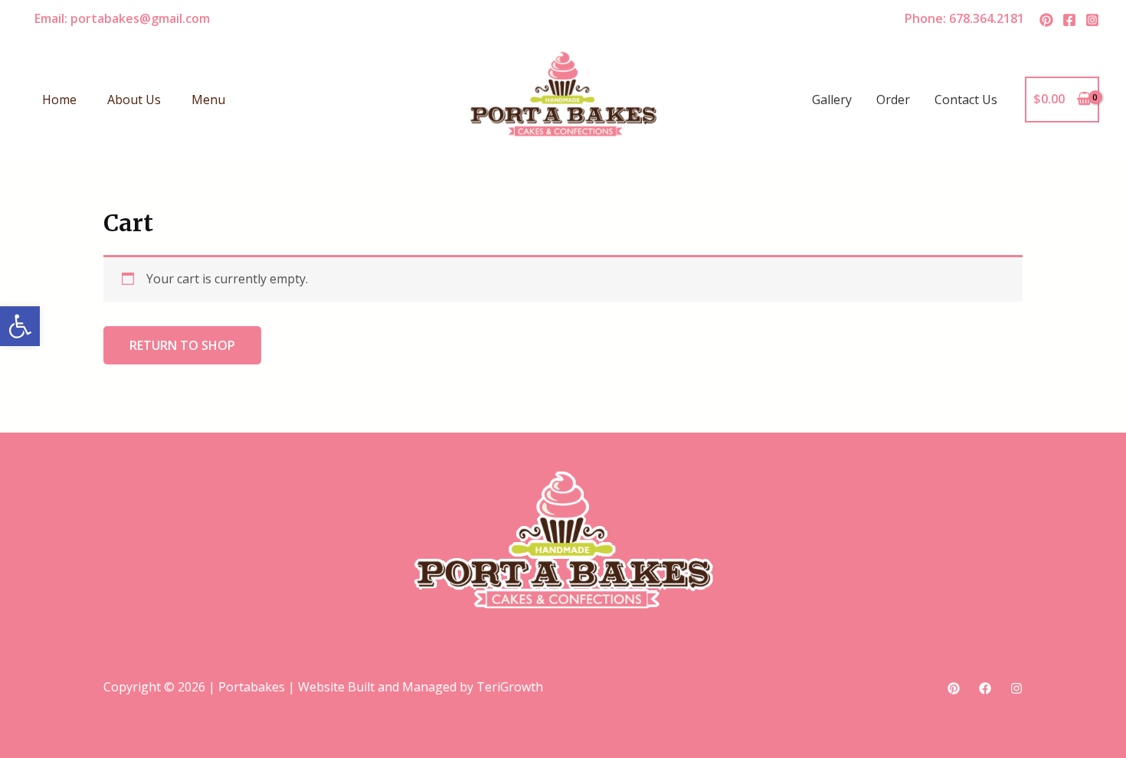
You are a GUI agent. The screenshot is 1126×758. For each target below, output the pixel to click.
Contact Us (966, 99)
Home (59, 99)
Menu (208, 99)
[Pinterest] (1046, 20)
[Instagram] (1092, 20)
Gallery (832, 99)
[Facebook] (1069, 20)
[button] (20, 326)
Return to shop (182, 345)
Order (893, 99)
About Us (134, 99)
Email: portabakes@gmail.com (122, 18)
